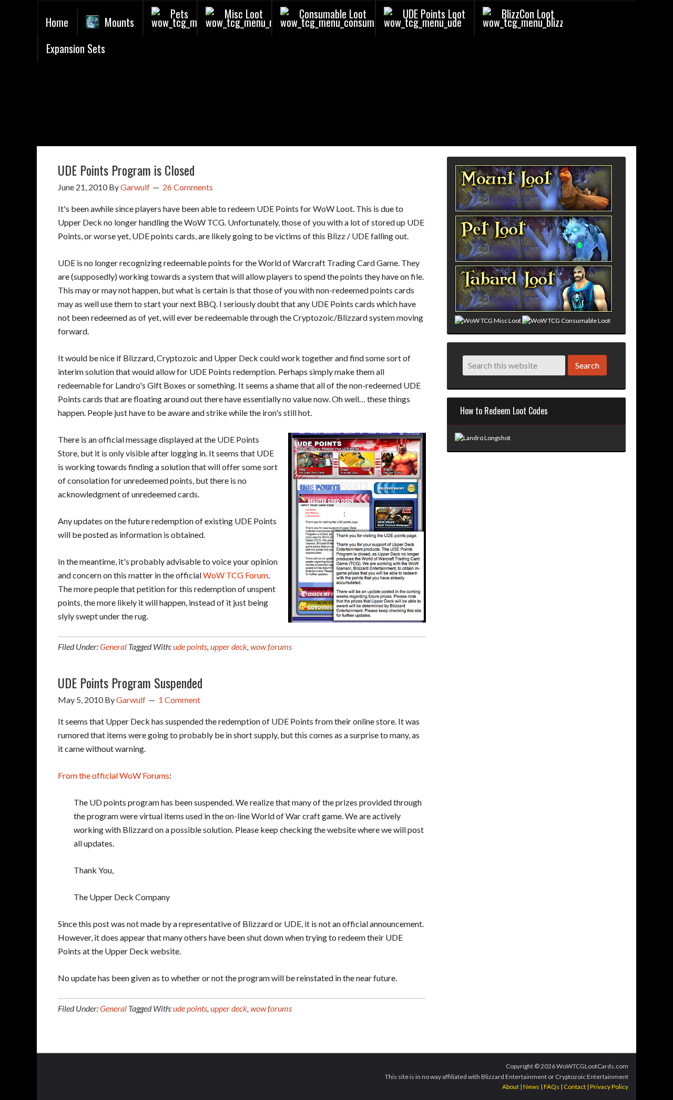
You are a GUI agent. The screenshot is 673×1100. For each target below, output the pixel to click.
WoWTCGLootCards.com (163, 106)
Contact (575, 1087)
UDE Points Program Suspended (130, 682)
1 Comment (179, 700)
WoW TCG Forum (235, 575)
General (113, 646)
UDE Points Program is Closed (126, 169)
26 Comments (187, 187)
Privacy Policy (609, 1087)
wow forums (271, 646)
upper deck (228, 646)
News (531, 1087)
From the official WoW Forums (113, 775)
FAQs (551, 1087)
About (510, 1087)
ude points (190, 646)
